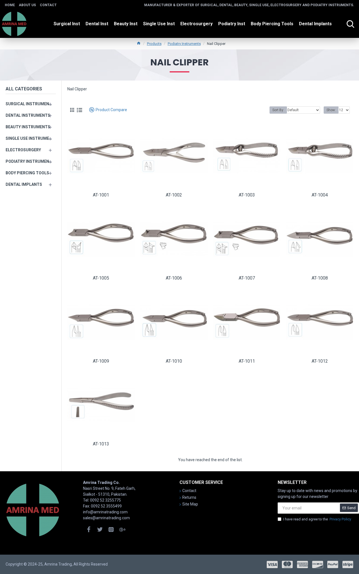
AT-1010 (174, 361)
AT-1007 (247, 278)
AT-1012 (320, 361)
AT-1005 (101, 278)
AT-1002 (174, 195)
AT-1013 (101, 444)
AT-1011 (247, 361)
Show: (331, 110)
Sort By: (278, 110)
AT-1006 (174, 278)
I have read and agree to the (317, 519)
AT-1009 (101, 361)
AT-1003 (247, 195)
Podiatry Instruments (184, 44)
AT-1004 (320, 195)
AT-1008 (320, 278)
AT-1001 (101, 195)
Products (154, 44)
